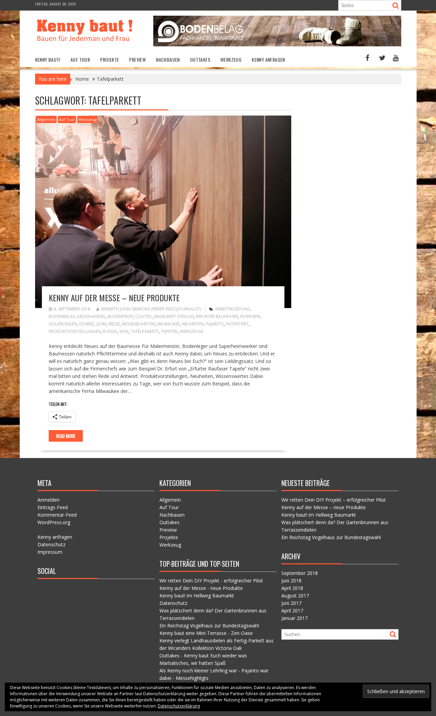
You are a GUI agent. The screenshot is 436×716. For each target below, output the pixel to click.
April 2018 (292, 588)
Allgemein (46, 119)
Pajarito (215, 324)
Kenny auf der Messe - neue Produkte (201, 588)
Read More (65, 435)
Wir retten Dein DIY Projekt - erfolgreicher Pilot (211, 580)
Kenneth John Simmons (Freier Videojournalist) (151, 309)
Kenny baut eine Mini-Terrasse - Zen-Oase (206, 633)
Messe (114, 324)
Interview (250, 316)
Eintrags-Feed (52, 507)
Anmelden (48, 500)
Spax (124, 331)
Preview (137, 59)
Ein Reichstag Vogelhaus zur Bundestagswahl (209, 625)
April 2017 (292, 610)
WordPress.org (53, 522)
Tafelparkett (145, 331)
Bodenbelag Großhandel (77, 316)
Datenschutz (51, 544)
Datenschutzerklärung (179, 706)
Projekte (109, 59)
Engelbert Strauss (174, 316)
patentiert (237, 324)
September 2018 (299, 573)
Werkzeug (231, 59)
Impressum (49, 552)
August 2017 (295, 595)
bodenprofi (120, 316)
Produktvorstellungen (75, 331)
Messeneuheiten (138, 324)
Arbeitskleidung (232, 309)
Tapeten (169, 331)
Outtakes (200, 59)
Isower (86, 324)
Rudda (110, 331)
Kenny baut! (47, 59)
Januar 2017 (294, 618)
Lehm (101, 324)
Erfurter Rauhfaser (217, 316)
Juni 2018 (291, 580)
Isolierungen (63, 324)
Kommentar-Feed (57, 515)
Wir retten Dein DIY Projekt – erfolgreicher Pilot (333, 500)
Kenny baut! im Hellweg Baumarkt (196, 595)
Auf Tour (80, 59)
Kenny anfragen (268, 59)
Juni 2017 (291, 603)
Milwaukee (168, 324)
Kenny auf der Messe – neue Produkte (114, 297)
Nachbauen (168, 59)
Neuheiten (193, 324)
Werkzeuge (191, 331)
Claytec (143, 316)
